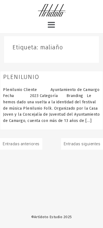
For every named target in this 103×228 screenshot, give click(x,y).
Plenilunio (21, 77)
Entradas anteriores (21, 144)
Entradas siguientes (82, 144)
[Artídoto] (51, 11)
